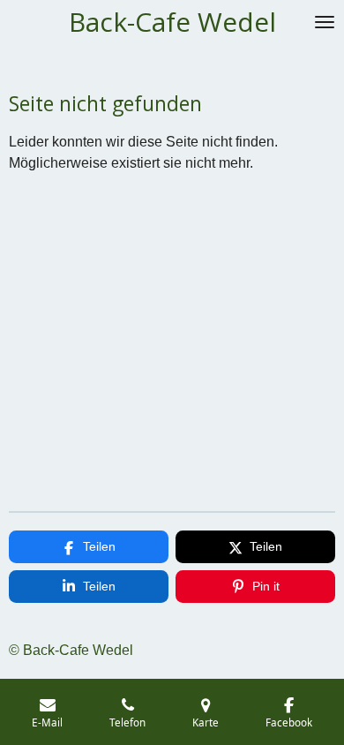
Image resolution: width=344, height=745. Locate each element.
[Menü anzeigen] (324, 22)
